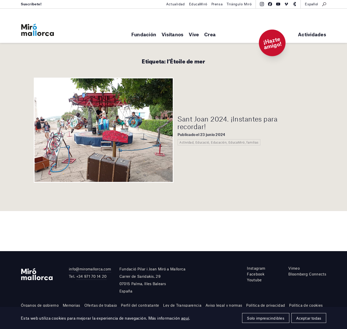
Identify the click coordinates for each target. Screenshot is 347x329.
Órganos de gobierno (40, 305)
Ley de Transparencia (182, 305)
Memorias (71, 305)
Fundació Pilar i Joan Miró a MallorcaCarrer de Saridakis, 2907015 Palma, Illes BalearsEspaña (152, 280)
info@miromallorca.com (90, 269)
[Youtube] (278, 4)
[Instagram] (262, 4)
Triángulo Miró (239, 4)
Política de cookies (306, 305)
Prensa (217, 4)
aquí (185, 318)
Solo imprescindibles (265, 318)
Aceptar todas (308, 318)
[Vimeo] (286, 4)
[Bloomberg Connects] (294, 4)
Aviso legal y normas (224, 305)
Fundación (143, 34)
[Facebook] (270, 4)
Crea (210, 34)
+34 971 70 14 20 (91, 276)
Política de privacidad (265, 305)
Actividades (312, 34)
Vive (194, 34)
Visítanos (172, 34)
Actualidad (175, 4)
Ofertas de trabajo (100, 305)
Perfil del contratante (140, 305)
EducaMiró (198, 4)
